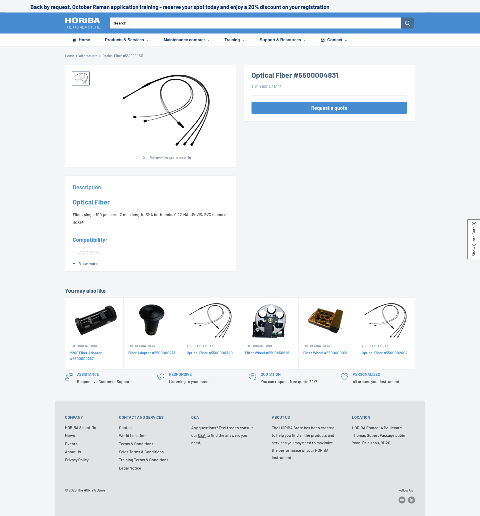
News (70, 435)
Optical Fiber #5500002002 (385, 352)
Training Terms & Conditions (143, 459)
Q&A (202, 435)
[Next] (415, 333)
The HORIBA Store (267, 87)
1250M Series (88, 252)
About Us (73, 451)
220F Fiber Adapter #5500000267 (86, 355)
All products (88, 56)
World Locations (133, 435)
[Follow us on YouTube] (402, 500)
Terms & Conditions (136, 443)
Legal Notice (130, 468)
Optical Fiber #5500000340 (210, 352)
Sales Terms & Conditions (141, 451)
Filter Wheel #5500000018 (325, 352)
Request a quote (329, 108)
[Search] (407, 23)
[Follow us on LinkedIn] (411, 500)
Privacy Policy (76, 459)
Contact (126, 427)
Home (69, 56)
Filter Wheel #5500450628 (267, 352)
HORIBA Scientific (80, 427)
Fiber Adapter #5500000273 (151, 352)
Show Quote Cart (473, 239)
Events (71, 443)
